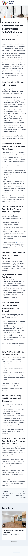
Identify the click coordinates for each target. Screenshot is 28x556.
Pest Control (17, 70)
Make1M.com (16, 552)
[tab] (11, 541)
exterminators (19, 242)
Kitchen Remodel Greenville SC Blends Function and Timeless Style (20, 495)
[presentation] (14, 519)
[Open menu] (25, 3)
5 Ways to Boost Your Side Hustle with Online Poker (7, 494)
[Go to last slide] (4, 525)
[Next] (24, 525)
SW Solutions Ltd (7, 35)
